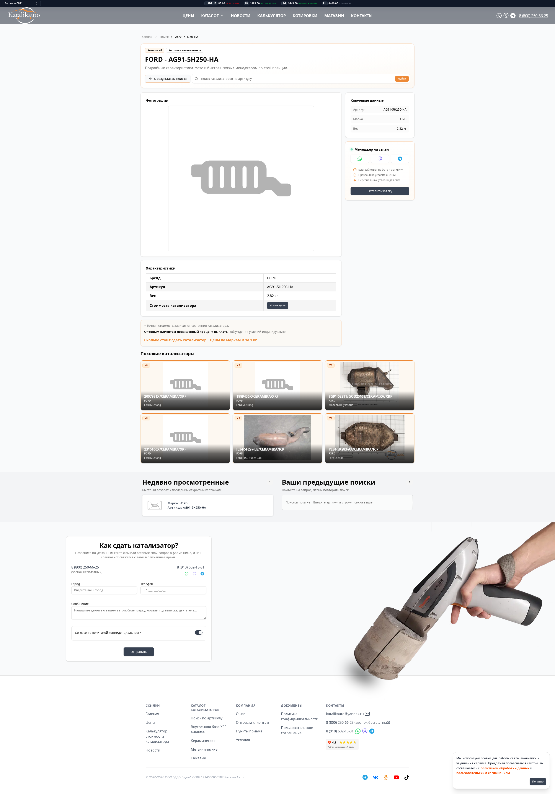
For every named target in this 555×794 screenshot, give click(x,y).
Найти (402, 78)
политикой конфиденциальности (116, 633)
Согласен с (108, 633)
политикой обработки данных (504, 768)
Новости (240, 15)
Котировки (305, 15)
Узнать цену (278, 305)
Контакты (361, 15)
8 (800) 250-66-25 (533, 15)
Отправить (139, 652)
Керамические (203, 740)
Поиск (164, 37)
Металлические (204, 749)
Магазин (334, 15)
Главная (146, 37)
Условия (243, 739)
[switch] (198, 632)
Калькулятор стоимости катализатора (157, 736)
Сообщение (80, 604)
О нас (240, 713)
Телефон (146, 584)
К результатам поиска (170, 79)
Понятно (538, 781)
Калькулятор (271, 15)
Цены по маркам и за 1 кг (233, 340)
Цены (188, 15)
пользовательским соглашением (483, 773)
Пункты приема (249, 731)
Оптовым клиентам (252, 722)
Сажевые (198, 758)
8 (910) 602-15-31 (190, 567)
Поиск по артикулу (206, 718)
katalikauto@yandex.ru (345, 713)
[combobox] (21, 3)
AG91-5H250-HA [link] (186, 37)
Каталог (210, 15)
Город (75, 584)
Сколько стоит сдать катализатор (175, 340)
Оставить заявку (379, 191)
